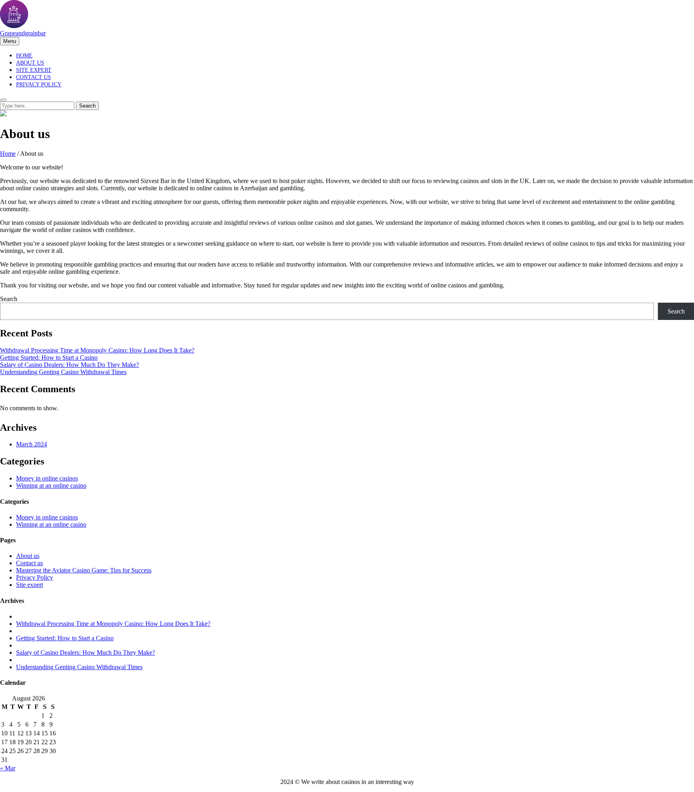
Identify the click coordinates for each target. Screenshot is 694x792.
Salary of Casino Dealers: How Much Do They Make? (69, 364)
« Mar (7, 768)
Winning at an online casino (51, 485)
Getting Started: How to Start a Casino (49, 357)
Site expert (33, 70)
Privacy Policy (38, 84)
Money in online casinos (47, 478)
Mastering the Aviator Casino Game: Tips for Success (83, 570)
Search (8, 298)
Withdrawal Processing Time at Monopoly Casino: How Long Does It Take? (97, 350)
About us (30, 63)
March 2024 (31, 444)
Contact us (33, 77)
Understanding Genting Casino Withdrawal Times (63, 372)
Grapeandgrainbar (23, 33)
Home (24, 56)
